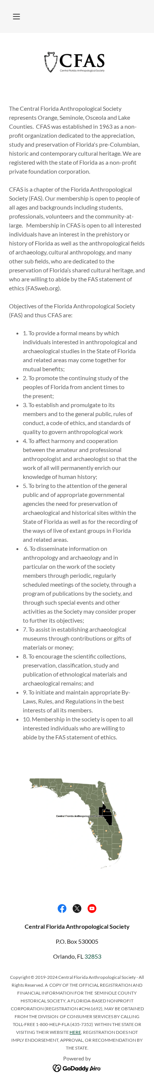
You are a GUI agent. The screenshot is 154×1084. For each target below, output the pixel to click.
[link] (77, 62)
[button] (16, 16)
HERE (75, 1032)
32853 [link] (92, 956)
